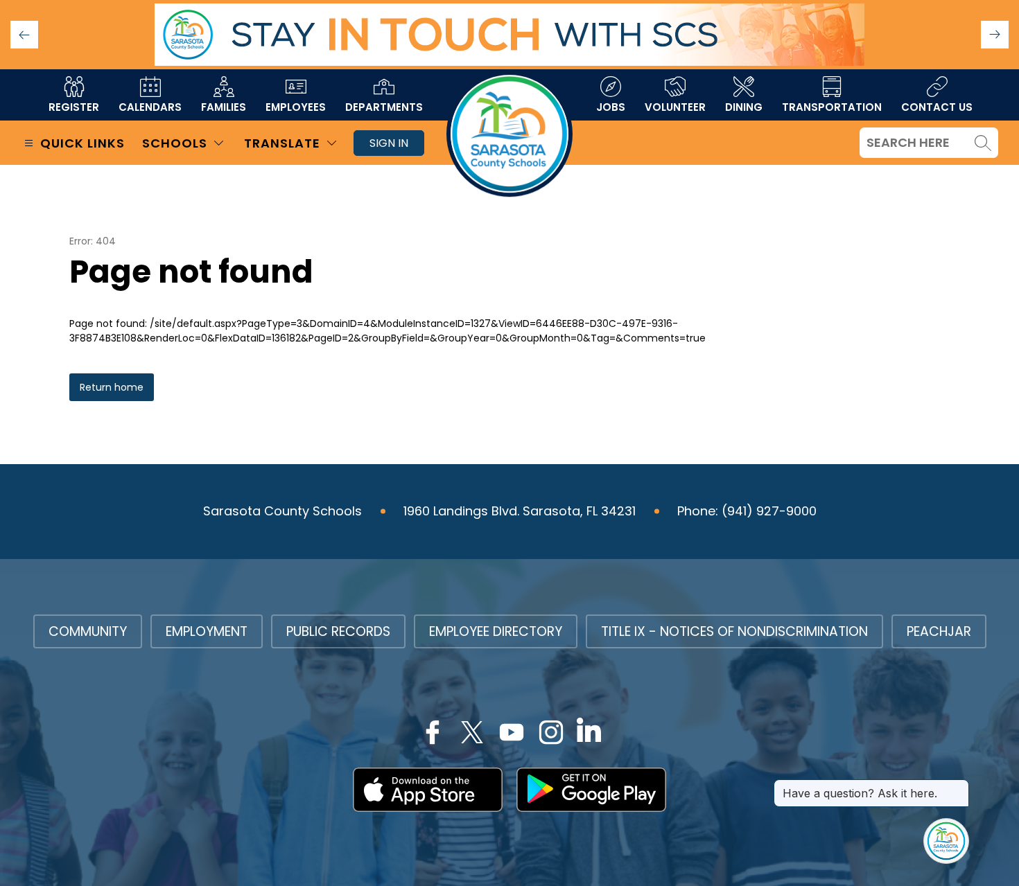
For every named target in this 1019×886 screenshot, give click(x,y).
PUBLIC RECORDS (338, 631)
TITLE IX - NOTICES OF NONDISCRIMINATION (734, 631)
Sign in (388, 143)
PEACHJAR (939, 631)
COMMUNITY (88, 631)
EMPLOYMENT (206, 631)
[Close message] (958, 786)
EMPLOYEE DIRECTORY (495, 631)
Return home (111, 387)
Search (983, 142)
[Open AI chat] (946, 841)
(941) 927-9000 (769, 511)
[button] (995, 34)
